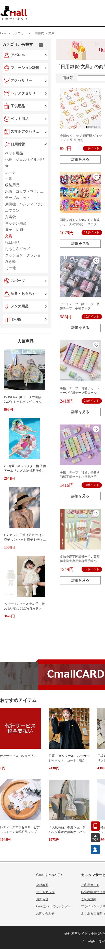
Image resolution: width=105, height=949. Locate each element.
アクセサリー (21, 80)
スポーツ (18, 281)
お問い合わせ (45, 913)
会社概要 (42, 885)
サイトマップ (45, 892)
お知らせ (42, 899)
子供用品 (18, 106)
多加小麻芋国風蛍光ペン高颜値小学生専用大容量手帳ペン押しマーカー (80, 561)
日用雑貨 (18, 144)
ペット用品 (20, 119)
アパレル (18, 55)
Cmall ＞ (5, 33)
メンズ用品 (20, 306)
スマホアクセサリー (26, 131)
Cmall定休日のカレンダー (53, 906)
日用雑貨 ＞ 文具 (43, 33)
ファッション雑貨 (25, 68)
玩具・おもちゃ (23, 293)
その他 (16, 319)
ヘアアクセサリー (25, 93)
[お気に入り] (96, 92)
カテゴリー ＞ (21, 33)
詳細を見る (80, 159)
